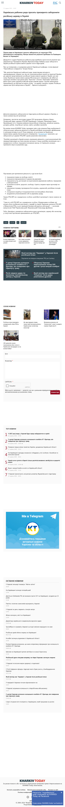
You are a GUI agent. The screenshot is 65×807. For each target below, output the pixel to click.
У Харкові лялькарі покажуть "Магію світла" (20, 584)
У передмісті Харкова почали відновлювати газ (21, 682)
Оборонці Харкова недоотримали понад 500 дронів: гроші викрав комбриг (46, 264)
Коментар (8, 361)
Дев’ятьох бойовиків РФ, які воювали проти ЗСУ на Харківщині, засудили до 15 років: (32, 597)
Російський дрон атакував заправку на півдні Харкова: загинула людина (30, 657)
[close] (61, 792)
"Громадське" (42, 134)
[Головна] (32, 3)
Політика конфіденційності (26, 792)
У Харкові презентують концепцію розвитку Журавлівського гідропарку (32, 474)
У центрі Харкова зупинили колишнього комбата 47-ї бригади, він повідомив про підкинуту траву (17, 265)
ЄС (18, 222)
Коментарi (55, 392)
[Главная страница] (32, 781)
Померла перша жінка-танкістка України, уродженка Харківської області (32, 447)
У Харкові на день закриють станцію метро (20, 609)
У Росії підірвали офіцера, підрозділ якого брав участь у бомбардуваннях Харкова (30, 670)
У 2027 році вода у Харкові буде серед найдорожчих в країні (28, 433)
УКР (30, 801)
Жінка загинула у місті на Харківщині (18, 615)
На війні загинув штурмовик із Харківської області (22, 638)
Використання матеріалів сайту (36, 790)
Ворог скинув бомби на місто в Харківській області (25, 468)
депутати (23, 222)
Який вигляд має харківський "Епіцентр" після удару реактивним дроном (46, 275)
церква (5, 222)
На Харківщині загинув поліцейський (18, 590)
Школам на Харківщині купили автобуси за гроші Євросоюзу (26, 652)
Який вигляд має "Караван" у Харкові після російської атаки (39, 254)
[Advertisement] (32, 100)
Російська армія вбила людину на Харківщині (21, 632)
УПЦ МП (12, 222)
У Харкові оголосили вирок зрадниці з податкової (22, 663)
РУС (55, 3)
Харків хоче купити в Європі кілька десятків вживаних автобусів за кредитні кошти (34, 461)
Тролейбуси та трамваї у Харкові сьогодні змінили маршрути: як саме (29, 627)
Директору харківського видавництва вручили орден (23, 621)
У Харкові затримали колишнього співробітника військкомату (26, 688)
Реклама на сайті (53, 790)
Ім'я (6, 354)
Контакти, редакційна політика (16, 790)
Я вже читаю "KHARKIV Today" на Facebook (47, 803)
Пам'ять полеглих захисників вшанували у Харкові (23, 603)
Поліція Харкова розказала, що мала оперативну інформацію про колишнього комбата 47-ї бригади (32, 645)
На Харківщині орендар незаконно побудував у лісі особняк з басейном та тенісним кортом (33, 454)
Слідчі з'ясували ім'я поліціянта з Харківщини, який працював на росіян (30, 702)
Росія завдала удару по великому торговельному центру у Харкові (17, 275)
